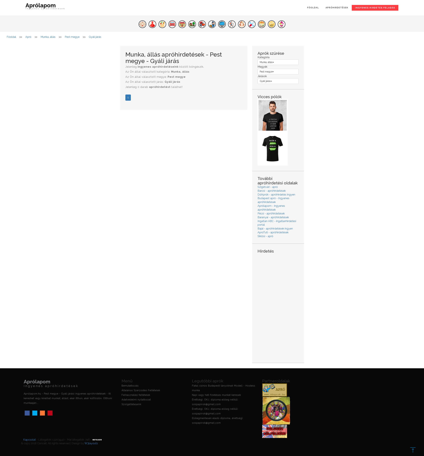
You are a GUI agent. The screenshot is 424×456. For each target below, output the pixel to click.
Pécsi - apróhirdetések (271, 213)
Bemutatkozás (130, 385)
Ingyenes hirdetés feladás (375, 8)
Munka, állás (266, 62)
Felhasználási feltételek (136, 395)
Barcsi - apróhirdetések (272, 190)
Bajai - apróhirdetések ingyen (275, 228)
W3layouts (91, 443)
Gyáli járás (265, 81)
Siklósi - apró (265, 236)
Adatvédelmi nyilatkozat (136, 399)
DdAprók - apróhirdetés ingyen (276, 194)
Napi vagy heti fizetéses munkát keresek (216, 395)
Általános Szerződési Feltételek (141, 390)
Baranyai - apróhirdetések (273, 217)
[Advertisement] (278, 305)
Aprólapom (45, 6)
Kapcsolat (29, 439)
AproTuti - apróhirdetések (273, 232)
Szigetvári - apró (268, 187)
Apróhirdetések (337, 7)
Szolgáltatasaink (131, 404)
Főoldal (313, 7)
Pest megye (266, 71)
